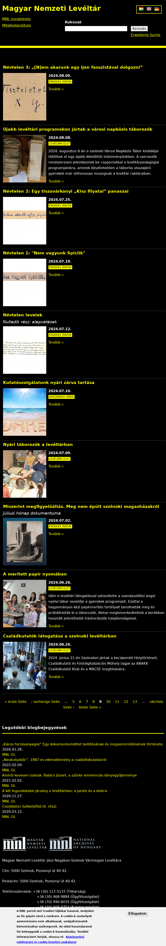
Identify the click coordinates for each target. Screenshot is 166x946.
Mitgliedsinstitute (16, 25)
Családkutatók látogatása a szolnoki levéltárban (60, 636)
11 (117, 702)
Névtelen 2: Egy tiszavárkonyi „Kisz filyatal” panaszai (66, 191)
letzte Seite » (90, 707)
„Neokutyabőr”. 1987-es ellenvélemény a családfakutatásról (54, 760)
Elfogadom (137, 913)
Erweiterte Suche (145, 35)
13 (135, 702)
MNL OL (9, 755)
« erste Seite (16, 702)
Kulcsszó (73, 22)
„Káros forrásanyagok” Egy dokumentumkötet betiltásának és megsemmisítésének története (82, 744)
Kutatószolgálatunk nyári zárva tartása (48, 382)
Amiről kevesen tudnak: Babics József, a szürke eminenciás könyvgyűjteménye (69, 775)
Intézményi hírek (61, 396)
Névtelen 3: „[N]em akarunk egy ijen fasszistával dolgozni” (73, 67)
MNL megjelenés (16, 19)
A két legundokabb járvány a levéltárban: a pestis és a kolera (54, 791)
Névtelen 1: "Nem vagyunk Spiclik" (44, 252)
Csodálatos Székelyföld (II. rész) (29, 806)
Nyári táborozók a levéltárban (38, 444)
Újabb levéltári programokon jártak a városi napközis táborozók (77, 129)
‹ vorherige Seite (45, 702)
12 (126, 702)
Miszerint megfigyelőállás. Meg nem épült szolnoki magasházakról (81, 506)
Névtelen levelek (22, 314)
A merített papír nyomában (35, 574)
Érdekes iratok (60, 81)
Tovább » (56, 89)
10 (108, 702)
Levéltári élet (59, 143)
